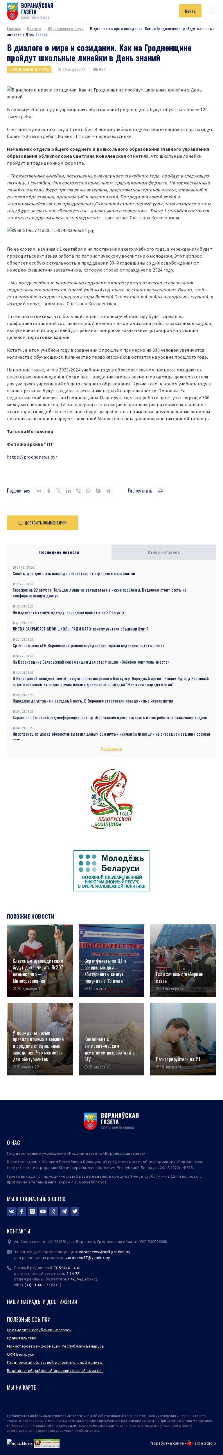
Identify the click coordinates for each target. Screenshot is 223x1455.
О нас (13, 1142)
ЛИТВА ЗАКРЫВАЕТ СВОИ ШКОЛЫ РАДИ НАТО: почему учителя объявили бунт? (80, 629)
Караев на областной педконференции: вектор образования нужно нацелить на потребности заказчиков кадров (110, 717)
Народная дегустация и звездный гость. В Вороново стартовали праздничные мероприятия (93, 701)
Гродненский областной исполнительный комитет (55, 1362)
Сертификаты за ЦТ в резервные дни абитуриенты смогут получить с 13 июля (105, 971)
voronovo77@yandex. (86, 1257)
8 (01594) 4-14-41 (65, 1267)
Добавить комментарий (45, 523)
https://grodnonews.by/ (32, 457)
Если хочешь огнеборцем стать (180, 977)
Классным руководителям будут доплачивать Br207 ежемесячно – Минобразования (38, 971)
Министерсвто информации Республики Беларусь (55, 1346)
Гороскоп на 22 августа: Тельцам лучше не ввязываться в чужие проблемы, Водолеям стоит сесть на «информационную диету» (99, 593)
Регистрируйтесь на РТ (178, 1059)
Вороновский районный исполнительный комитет (55, 1370)
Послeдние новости (59, 552)
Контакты (18, 1231)
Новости (34, 28)
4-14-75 (73, 1273)
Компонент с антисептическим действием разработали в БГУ (109, 1049)
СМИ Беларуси (21, 1354)
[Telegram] (108, 490)
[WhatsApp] (88, 490)
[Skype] (98, 490)
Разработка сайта (167, 1443)
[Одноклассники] (48, 490)
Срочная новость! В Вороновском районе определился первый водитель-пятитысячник (89, 645)
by (108, 1257)
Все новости (111, 748)
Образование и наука (66, 28)
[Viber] (78, 490)
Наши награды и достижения (42, 1301)
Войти (190, 11)
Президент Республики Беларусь (39, 1329)
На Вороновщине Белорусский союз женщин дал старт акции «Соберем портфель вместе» (91, 662)
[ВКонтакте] (39, 490)
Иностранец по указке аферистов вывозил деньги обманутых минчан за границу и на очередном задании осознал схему (111, 737)
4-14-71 (77, 1279)
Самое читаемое (164, 552)
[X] (58, 490)
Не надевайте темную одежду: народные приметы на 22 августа (68, 612)
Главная (14, 28)
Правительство (21, 1338)
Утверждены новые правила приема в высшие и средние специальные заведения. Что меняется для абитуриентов (38, 1046)
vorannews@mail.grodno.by (104, 1251)
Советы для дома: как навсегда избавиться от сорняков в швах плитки (74, 573)
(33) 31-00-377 (37, 1284)
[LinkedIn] (68, 490)
